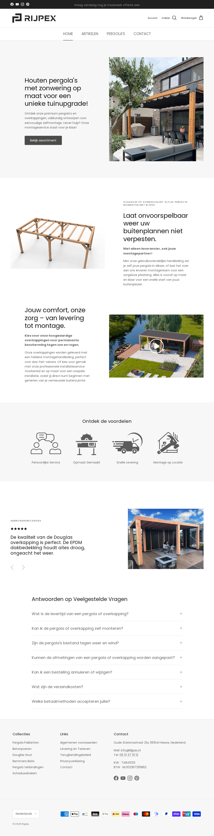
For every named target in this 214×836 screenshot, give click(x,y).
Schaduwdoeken (25, 773)
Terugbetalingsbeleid (75, 755)
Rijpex (25, 824)
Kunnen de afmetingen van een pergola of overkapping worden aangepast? (103, 657)
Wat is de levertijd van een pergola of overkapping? (80, 613)
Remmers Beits (23, 761)
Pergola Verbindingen (28, 767)
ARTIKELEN (90, 33)
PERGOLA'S (116, 33)
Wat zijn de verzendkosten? (57, 686)
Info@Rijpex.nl (131, 750)
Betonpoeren (22, 749)
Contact (66, 767)
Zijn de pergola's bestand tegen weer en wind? (75, 643)
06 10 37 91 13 (129, 755)
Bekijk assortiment (43, 140)
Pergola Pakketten (26, 742)
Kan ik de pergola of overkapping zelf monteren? (77, 628)
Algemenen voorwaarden (78, 742)
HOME (68, 33)
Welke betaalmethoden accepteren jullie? (71, 701)
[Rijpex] (35, 18)
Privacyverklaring (72, 761)
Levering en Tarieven (75, 749)
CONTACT (142, 33)
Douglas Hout (22, 755)
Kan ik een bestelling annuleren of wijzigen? (72, 672)
